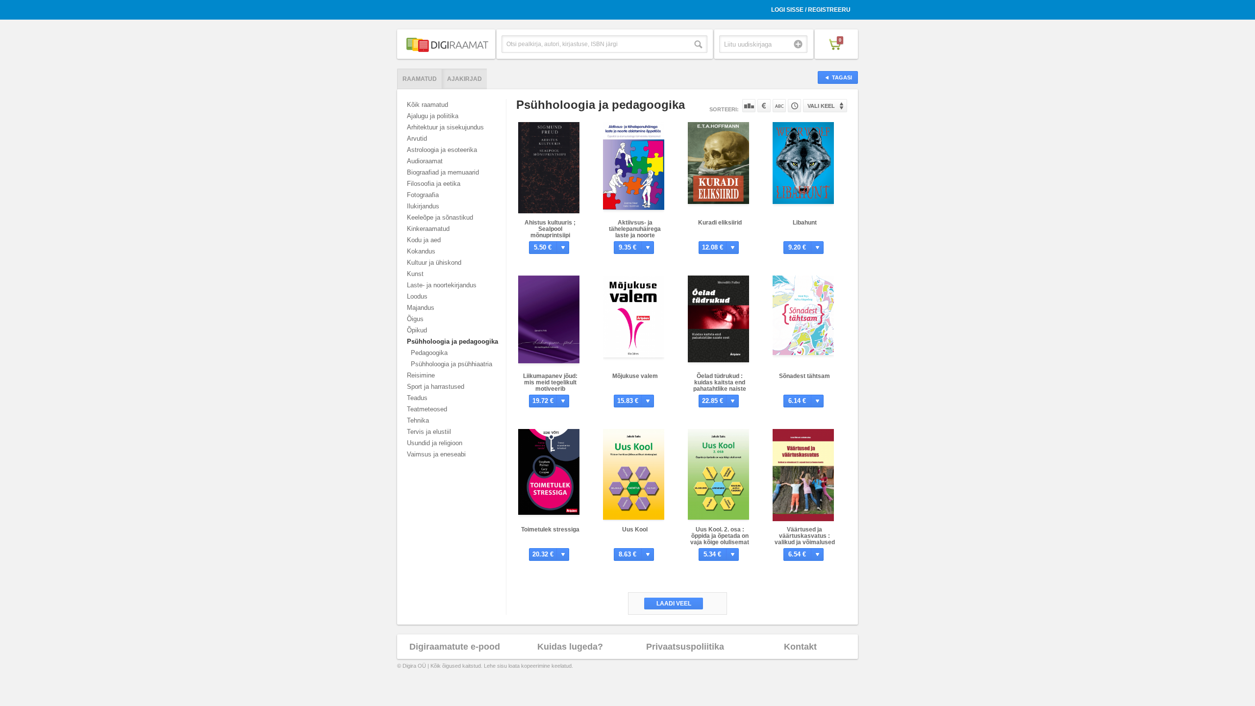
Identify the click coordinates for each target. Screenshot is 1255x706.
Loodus (417, 296)
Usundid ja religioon (434, 443)
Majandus (420, 307)
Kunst (415, 273)
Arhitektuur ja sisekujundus (445, 127)
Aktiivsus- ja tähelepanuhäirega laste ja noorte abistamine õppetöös (635, 232)
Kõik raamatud (427, 104)
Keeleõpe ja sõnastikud (440, 217)
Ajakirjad (464, 79)
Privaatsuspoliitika (685, 647)
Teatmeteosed (427, 409)
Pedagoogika (429, 352)
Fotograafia (423, 195)
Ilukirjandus (423, 206)
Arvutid (417, 138)
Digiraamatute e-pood (454, 647)
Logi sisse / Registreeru (811, 9)
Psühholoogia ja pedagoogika (452, 341)
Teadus (417, 398)
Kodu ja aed (424, 240)
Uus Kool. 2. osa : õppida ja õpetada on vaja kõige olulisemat (719, 536)
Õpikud (417, 330)
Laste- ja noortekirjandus (442, 285)
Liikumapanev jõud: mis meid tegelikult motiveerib (550, 382)
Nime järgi (779, 105)
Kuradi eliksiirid (720, 222)
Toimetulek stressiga (550, 529)
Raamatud (419, 79)
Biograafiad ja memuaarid (443, 172)
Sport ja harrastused (435, 386)
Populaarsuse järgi (748, 105)
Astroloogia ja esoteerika (442, 149)
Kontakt (800, 647)
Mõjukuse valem (635, 376)
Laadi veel (673, 603)
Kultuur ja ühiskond (434, 262)
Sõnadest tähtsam (804, 376)
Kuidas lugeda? (570, 647)
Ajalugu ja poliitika (432, 116)
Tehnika (418, 420)
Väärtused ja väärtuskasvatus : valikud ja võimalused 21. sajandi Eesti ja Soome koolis (805, 542)
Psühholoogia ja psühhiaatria (451, 364)
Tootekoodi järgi (794, 105)
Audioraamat (425, 161)
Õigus (415, 319)
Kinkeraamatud (428, 228)
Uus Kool (635, 529)
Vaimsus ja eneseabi (436, 454)
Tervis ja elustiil (429, 431)
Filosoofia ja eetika (433, 183)
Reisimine (421, 375)
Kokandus (421, 251)
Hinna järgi (764, 105)
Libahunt (805, 222)
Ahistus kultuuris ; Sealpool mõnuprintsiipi (550, 229)
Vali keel (821, 106)
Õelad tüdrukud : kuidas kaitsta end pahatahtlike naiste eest (719, 386)
